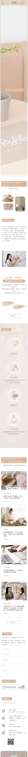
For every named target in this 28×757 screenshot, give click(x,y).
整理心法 (9, 493)
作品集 (5, 493)
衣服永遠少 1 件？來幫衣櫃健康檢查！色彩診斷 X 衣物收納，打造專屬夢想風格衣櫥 (14, 608)
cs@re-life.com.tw (15, 644)
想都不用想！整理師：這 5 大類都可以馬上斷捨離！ (13, 497)
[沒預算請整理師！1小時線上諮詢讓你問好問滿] (14, 554)
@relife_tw (13, 730)
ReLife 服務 (7, 567)
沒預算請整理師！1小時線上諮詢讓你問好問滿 (13, 571)
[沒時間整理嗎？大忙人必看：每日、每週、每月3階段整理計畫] (14, 516)
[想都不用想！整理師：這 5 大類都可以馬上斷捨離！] (14, 480)
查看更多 (6, 501)
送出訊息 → (9, 681)
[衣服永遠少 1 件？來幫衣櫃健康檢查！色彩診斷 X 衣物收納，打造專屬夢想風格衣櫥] (14, 590)
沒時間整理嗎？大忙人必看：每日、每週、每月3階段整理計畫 (14, 534)
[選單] (25, 2)
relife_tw (12, 724)
